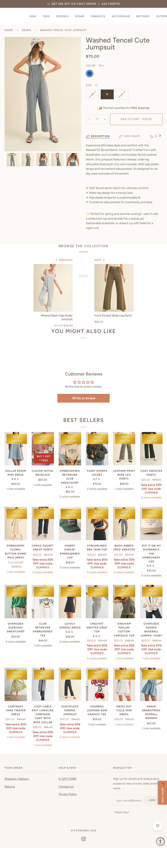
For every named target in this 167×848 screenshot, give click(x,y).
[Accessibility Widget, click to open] (160, 841)
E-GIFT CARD (67, 778)
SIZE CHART (132, 136)
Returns (10, 786)
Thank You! (121, 812)
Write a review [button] (83, 398)
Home (9, 30)
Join (152, 800)
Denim (26, 30)
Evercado (81, 830)
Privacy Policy (68, 794)
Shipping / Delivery (17, 778)
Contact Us (66, 786)
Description (100, 136)
